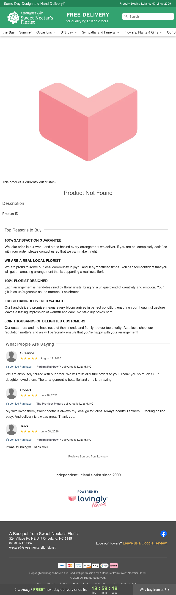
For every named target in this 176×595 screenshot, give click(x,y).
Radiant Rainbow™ (48, 366)
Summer (25, 32)
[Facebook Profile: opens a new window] (163, 533)
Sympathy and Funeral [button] (99, 32)
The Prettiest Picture (49, 403)
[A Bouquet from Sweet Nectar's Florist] (30, 17)
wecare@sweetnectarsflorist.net (32, 547)
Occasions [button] (44, 32)
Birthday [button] (67, 32)
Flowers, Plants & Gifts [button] (141, 32)
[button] (164, 575)
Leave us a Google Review (145, 543)
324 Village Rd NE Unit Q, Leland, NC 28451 (41, 538)
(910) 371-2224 (20, 542)
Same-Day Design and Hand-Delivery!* (34, 3)
